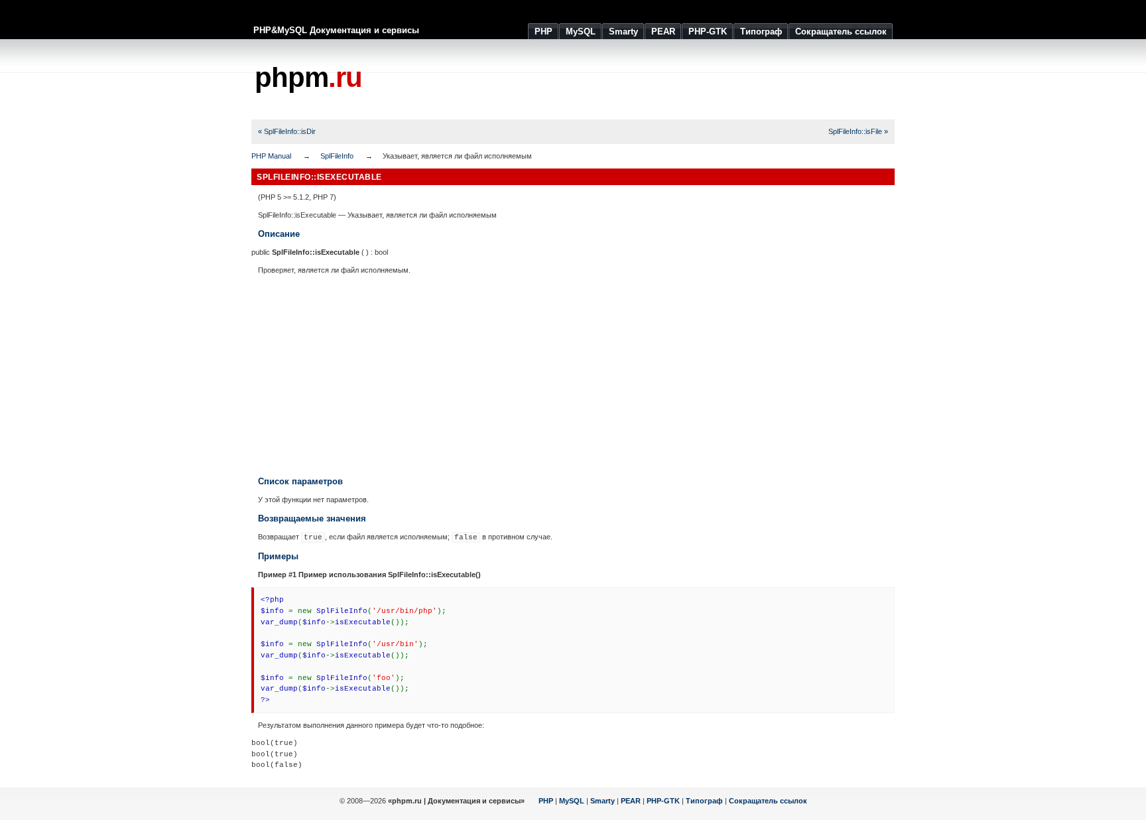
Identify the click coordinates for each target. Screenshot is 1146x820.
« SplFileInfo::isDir (287, 131)
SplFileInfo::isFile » (858, 131)
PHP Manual (271, 156)
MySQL (571, 801)
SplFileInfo (336, 156)
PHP (546, 801)
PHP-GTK (663, 801)
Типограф (704, 801)
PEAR (631, 801)
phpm (308, 77)
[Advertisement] (653, 79)
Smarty (602, 801)
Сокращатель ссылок (768, 801)
